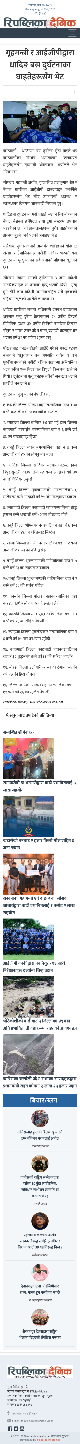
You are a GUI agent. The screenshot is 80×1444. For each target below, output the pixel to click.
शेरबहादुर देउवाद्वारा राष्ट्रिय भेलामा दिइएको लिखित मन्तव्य (40, 1335)
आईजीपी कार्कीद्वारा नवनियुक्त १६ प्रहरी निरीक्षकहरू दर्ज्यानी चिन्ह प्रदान (34, 967)
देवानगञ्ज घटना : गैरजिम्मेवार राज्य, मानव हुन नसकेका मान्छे (40, 1289)
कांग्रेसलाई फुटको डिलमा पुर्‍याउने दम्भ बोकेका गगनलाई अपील (39, 1135)
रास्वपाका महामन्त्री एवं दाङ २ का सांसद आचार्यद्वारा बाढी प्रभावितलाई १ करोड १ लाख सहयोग (39, 905)
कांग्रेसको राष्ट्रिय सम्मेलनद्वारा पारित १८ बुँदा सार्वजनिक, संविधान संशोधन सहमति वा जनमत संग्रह (40, 1186)
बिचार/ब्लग (43, 1100)
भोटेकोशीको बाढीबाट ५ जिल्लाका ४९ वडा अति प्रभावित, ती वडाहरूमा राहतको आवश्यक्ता (40, 1025)
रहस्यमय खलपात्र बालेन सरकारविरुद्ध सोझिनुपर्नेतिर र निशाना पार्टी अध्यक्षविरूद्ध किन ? (40, 1241)
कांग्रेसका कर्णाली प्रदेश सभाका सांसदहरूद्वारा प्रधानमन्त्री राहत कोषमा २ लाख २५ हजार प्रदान (40, 1082)
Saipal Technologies (48, 1440)
